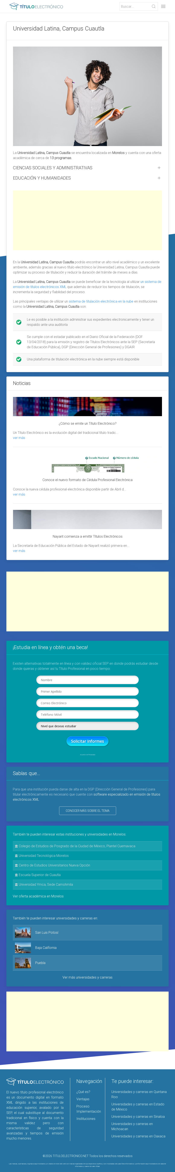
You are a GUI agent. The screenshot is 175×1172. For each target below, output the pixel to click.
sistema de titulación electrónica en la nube (101, 301)
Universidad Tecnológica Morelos (43, 856)
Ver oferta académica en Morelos (38, 896)
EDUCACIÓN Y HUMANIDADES (42, 178)
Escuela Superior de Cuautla (39, 875)
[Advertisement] (87, 220)
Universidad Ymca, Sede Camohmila (45, 884)
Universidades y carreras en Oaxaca (138, 1136)
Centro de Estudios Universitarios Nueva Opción (54, 865)
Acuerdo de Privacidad (87, 755)
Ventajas (82, 1099)
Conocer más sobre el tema (87, 810)
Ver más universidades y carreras (87, 977)
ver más (19, 438)
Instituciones (85, 1119)
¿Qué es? (83, 1092)
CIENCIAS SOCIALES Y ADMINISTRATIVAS (52, 167)
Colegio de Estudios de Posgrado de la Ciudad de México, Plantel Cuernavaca (76, 846)
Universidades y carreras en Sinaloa (138, 1117)
